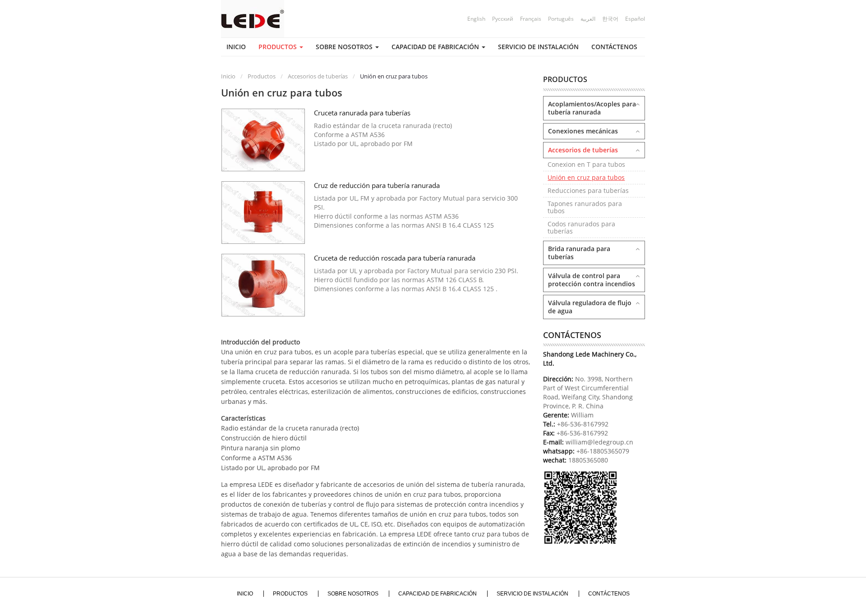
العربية (587, 19)
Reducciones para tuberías (588, 190)
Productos (261, 76)
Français (530, 19)
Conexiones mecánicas (583, 131)
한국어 (610, 19)
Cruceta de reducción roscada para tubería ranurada (394, 258)
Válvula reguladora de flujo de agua (589, 306)
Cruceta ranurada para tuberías (362, 113)
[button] (281, 47)
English (476, 19)
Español (635, 19)
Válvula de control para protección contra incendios (591, 279)
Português (561, 19)
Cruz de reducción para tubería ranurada (377, 185)
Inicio (228, 76)
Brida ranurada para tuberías (579, 252)
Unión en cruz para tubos (586, 177)
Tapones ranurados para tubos (585, 207)
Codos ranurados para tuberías (581, 227)
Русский (502, 19)
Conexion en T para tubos (586, 164)
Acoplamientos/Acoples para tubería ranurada (592, 108)
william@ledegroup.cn (598, 442)
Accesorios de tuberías (317, 76)
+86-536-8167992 (582, 424)
